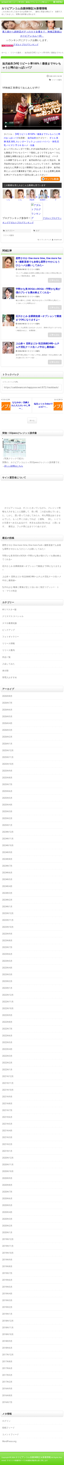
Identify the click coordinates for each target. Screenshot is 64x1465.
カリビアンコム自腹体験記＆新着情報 (24, 8)
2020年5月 (7, 1205)
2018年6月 (7, 1348)
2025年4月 (7, 805)
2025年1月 (7, 825)
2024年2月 (7, 900)
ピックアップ (8, 630)
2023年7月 (7, 947)
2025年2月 (7, 818)
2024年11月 (8, 838)
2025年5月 (7, 798)
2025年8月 (7, 777)
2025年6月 (7, 791)
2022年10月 (8, 1008)
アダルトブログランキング (25, 44)
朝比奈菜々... (44, 198)
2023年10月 (8, 927)
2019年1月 (7, 1314)
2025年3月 (7, 811)
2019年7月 (7, 1273)
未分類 (5, 670)
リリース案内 (57, 80)
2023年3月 (7, 974)
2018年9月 (7, 1341)
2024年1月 (7, 906)
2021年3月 (7, 1137)
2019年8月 (7, 1266)
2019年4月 (7, 1293)
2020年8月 (7, 1185)
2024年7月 (7, 866)
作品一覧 (6, 657)
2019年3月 (7, 1300)
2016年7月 (7, 1402)
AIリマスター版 (9, 609)
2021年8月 (7, 1103)
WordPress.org (9, 1441)
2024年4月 (7, 886)
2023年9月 (7, 934)
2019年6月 (7, 1280)
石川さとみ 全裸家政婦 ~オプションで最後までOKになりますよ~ (38, 318)
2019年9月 (7, 1259)
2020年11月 (8, 1164)
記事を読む (55, 280)
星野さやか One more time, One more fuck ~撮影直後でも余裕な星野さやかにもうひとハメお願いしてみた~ (38, 262)
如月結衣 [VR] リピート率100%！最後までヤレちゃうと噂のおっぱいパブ (31, 65)
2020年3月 (7, 1219)
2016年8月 (7, 1395)
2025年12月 (8, 750)
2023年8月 (7, 940)
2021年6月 (7, 1117)
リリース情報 (8, 643)
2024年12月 (8, 832)
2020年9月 (7, 1178)
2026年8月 (7, 696)
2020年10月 (8, 1171)
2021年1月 (7, 1151)
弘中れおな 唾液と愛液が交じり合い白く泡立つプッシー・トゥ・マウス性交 (30, 589)
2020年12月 (8, 1158)
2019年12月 (8, 1239)
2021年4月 (7, 1130)
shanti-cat (58, 240)
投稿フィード (8, 1427)
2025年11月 (8, 757)
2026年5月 (7, 716)
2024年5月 (7, 879)
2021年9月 (7, 1096)
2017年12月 (8, 1354)
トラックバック (45, 240)
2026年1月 (7, 743)
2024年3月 (7, 893)
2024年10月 (8, 845)
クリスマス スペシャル (13, 616)
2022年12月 (8, 995)
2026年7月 (7, 703)
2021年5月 (7, 1124)
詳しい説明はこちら (13, 466)
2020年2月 (7, 1226)
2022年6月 (7, 1035)
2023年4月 (7, 968)
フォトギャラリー (10, 636)
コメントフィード (10, 1434)
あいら (10, 198)
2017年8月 (7, 1361)
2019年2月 (7, 1307)
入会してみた (8, 664)
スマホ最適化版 (9, 623)
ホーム (32, 420)
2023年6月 (7, 954)
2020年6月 (7, 1198)
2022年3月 (7, 1056)
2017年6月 (7, 1368)
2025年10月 (8, 764)
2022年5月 (7, 1042)
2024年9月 (7, 852)
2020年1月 (7, 1232)
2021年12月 (8, 1076)
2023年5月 (7, 961)
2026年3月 (7, 730)
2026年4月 (7, 723)
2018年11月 (8, 1327)
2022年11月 (8, 1001)
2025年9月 (7, 771)
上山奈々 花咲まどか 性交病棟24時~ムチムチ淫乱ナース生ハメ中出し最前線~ (37, 345)
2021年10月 (8, 1090)
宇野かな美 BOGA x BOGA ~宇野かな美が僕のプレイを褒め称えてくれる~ (38, 291)
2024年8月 (7, 859)
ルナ (58, 198)
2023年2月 (7, 981)
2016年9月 (7, 1388)
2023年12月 (8, 913)
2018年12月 (8, 1321)
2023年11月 (8, 920)
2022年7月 (7, 1029)
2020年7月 (7, 1192)
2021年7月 (7, 1110)
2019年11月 (8, 1246)
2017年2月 (7, 1382)
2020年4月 (7, 1212)
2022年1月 (7, 1069)
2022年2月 (7, 1062)
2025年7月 (7, 784)
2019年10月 (8, 1253)
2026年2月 (7, 737)
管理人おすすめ (9, 677)
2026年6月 (7, 710)
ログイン (6, 1421)
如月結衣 (32, 138)
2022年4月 (7, 1049)
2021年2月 (7, 1144)
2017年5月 (7, 1375)
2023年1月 (7, 988)
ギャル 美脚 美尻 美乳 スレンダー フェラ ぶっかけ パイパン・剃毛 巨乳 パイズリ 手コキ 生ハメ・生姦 (31, 141)
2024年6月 (7, 872)
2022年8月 (7, 1022)
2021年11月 (8, 1083)
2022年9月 (7, 1015)
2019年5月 (7, 1287)
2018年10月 (8, 1334)
